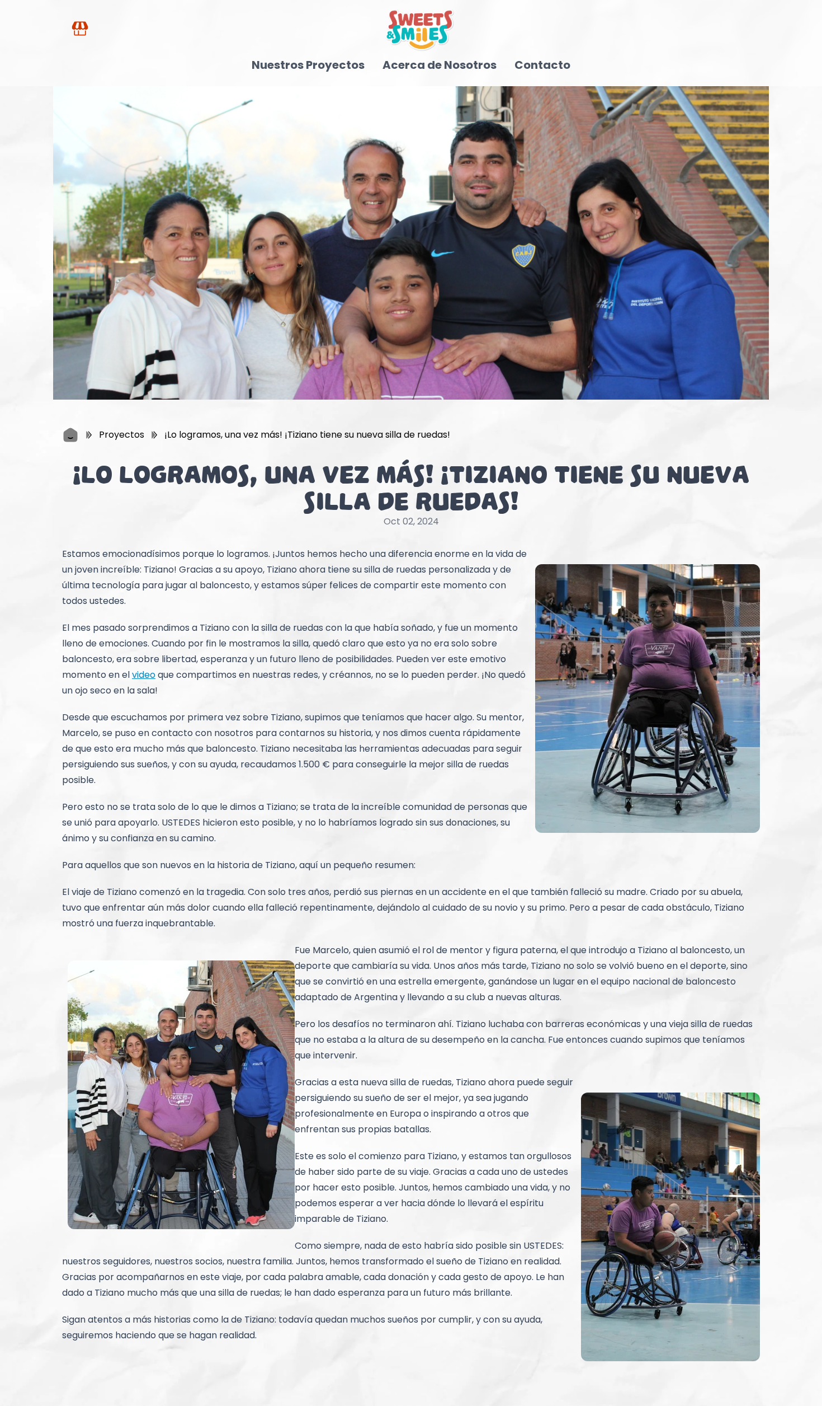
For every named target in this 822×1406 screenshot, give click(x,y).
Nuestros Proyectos (308, 65)
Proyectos (121, 434)
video (143, 674)
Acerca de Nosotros (439, 65)
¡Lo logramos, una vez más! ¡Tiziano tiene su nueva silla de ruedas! (307, 434)
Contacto (542, 65)
